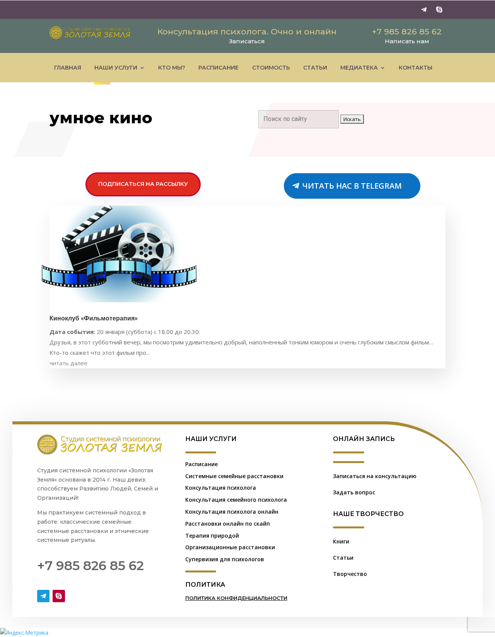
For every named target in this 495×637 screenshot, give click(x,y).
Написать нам (407, 41)
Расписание (218, 67)
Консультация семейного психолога (236, 499)
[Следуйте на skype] (439, 9)
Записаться (247, 41)
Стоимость (271, 67)
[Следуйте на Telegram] (424, 9)
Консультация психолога (220, 487)
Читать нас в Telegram (352, 186)
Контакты (415, 67)
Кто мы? (171, 67)
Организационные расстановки (230, 547)
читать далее (68, 363)
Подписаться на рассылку (143, 184)
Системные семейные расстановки (234, 476)
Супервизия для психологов (224, 559)
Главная (67, 67)
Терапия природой (212, 535)
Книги (341, 541)
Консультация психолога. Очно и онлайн (246, 31)
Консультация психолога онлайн (231, 511)
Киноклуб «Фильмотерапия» (94, 318)
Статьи (315, 67)
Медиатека (359, 67)
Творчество (350, 573)
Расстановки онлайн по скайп (227, 523)
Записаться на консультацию (374, 476)
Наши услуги (115, 67)
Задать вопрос (354, 492)
